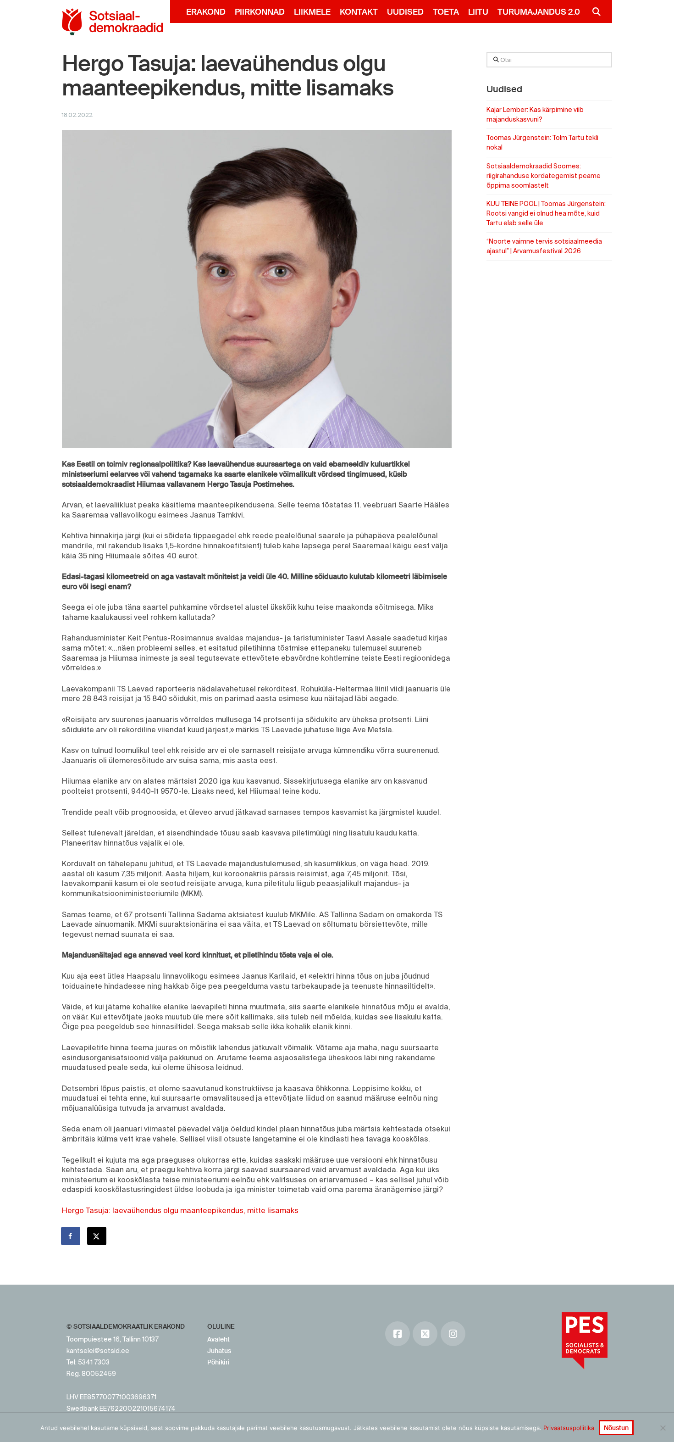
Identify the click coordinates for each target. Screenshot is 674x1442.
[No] (662, 1427)
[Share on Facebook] (71, 1236)
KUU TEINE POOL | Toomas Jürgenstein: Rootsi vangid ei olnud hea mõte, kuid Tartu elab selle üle (546, 213)
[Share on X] (97, 1236)
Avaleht (218, 1339)
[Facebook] (397, 1333)
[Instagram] (453, 1333)
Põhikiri (218, 1362)
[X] (425, 1333)
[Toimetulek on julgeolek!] (112, 21)
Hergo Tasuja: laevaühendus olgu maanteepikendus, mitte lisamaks (180, 1210)
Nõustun (616, 1428)
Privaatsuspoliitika (568, 1427)
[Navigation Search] (592, 11)
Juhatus (219, 1351)
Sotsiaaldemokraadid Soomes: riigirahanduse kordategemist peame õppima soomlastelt (543, 175)
